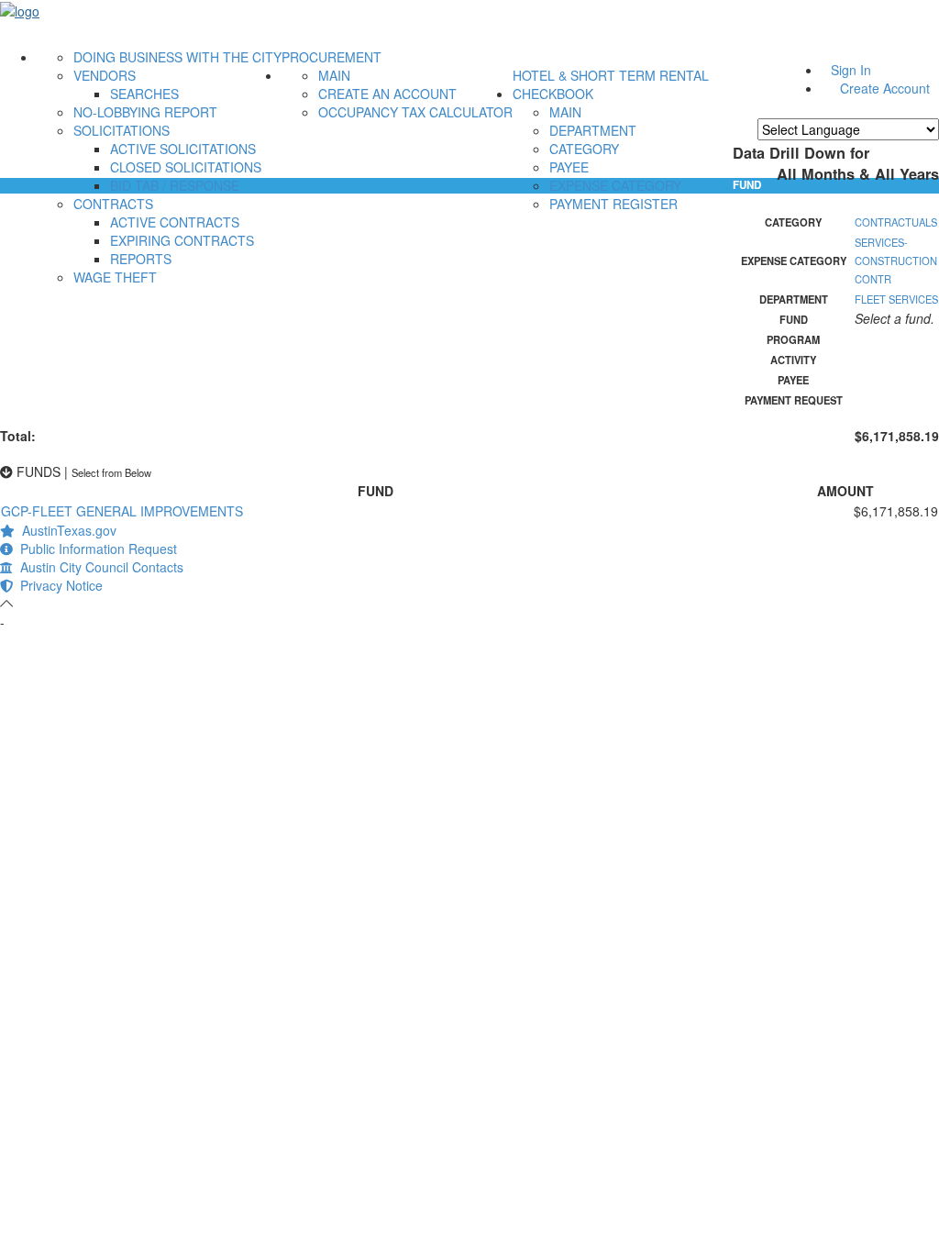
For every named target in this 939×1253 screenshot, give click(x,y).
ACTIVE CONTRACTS (174, 222)
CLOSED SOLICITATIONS (185, 167)
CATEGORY (584, 148)
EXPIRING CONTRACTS (182, 240)
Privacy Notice (58, 585)
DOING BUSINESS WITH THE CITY (177, 57)
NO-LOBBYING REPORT (145, 112)
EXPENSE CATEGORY (615, 185)
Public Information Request (95, 548)
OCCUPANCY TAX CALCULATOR (415, 112)
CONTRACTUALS (896, 222)
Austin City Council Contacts (98, 567)
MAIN (334, 75)
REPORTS (140, 258)
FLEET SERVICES (896, 299)
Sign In (851, 70)
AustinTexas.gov (65, 530)
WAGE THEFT (115, 277)
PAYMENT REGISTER (613, 203)
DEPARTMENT (592, 130)
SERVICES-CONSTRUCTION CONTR (896, 260)
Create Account (885, 88)
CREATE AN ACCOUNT (387, 93)
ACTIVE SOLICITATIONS (183, 148)
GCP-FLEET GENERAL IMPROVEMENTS (122, 511)
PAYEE (569, 167)
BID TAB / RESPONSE (174, 185)
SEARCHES (144, 93)
